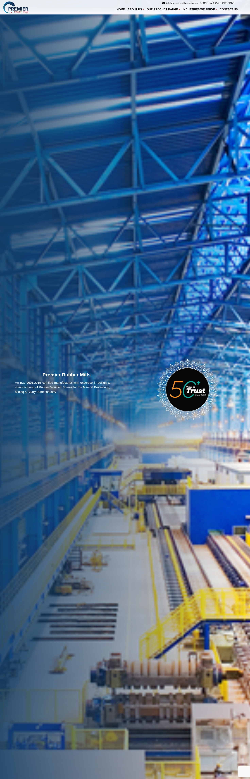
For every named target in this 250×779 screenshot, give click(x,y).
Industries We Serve (199, 9)
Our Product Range (162, 9)
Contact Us (229, 9)
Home (121, 9)
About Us (135, 9)
